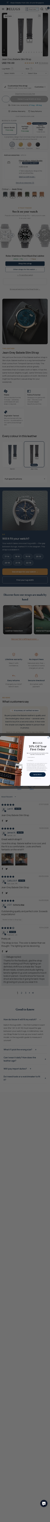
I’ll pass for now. (37, 778)
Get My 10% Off (37, 774)
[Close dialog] (48, 738)
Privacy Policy (41, 770)
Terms (45, 770)
